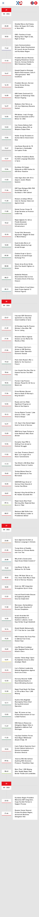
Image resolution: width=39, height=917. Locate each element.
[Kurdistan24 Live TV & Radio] (35, 3)
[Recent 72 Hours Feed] (32, 3)
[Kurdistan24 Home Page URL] (19, 3)
